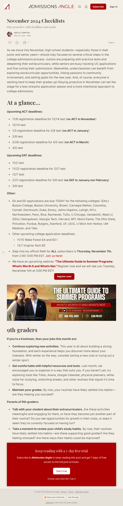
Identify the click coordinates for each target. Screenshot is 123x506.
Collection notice (82, 492)
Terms (71, 492)
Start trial (61, 471)
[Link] (2, 102)
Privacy (64, 492)
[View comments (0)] (17, 43)
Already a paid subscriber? (62, 479)
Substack (49, 502)
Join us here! (53, 256)
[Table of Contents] (3, 253)
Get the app (73, 497)
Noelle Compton (22, 33)
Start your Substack (55, 497)
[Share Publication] (86, 7)
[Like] (10, 43)
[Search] (79, 7)
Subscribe (98, 6)
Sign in (114, 6)
